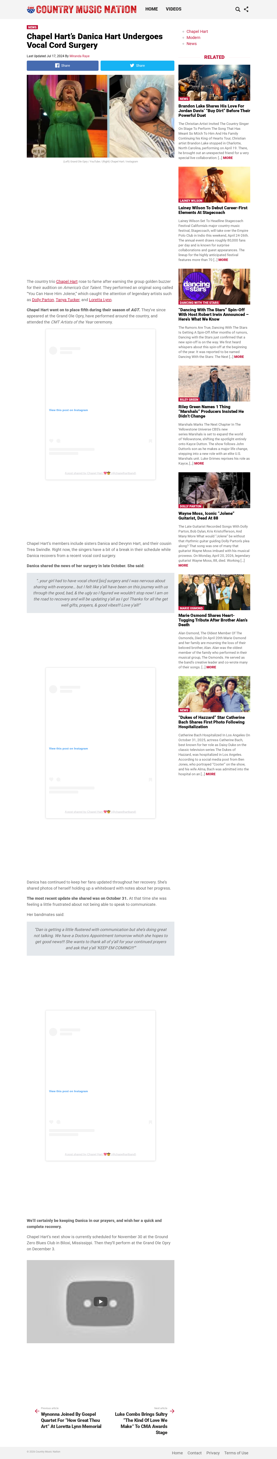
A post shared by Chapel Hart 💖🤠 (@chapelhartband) (100, 473)
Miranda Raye (79, 56)
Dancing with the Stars (199, 303)
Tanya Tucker (67, 299)
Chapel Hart (67, 281)
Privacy (213, 1452)
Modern (193, 37)
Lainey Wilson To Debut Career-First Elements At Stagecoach (212, 210)
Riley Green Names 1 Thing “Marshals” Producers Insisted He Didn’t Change (211, 411)
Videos (173, 9)
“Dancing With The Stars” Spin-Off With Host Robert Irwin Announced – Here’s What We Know (213, 314)
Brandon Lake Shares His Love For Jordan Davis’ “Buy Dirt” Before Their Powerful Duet (214, 111)
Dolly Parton (43, 299)
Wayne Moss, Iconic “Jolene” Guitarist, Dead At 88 (206, 516)
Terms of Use (236, 1452)
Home (151, 9)
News (32, 27)
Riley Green (189, 400)
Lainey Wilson (191, 201)
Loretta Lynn (100, 299)
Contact (195, 1452)
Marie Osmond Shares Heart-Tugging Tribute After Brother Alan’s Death (213, 620)
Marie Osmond (191, 608)
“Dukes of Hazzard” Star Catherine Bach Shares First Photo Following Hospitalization (211, 722)
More (228, 158)
